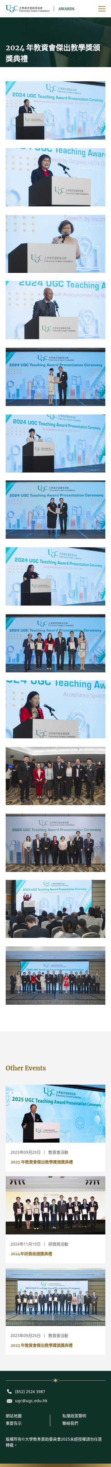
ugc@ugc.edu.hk (31, 1401)
